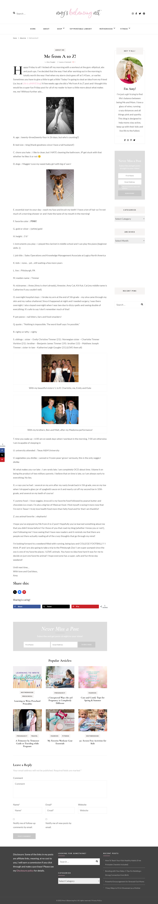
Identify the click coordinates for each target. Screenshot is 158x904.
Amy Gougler (51, 62)
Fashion (92, 693)
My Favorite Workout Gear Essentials (60, 742)
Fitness (124, 29)
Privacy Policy (96, 900)
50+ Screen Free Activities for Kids (92, 742)
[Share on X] (2, 455)
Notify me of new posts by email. (58, 825)
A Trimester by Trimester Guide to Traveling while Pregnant (27, 743)
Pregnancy (60, 693)
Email (49, 804)
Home (33, 29)
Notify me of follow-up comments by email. (24, 825)
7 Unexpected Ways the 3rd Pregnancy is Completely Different (60, 700)
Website (82, 804)
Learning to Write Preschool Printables (27, 702)
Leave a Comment (65, 62)
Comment (18, 778)
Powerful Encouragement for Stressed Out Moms (124, 881)
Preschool (27, 696)
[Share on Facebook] (2, 450)
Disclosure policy (25, 870)
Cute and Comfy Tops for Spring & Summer (93, 699)
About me (59, 50)
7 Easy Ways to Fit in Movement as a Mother (122, 888)
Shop (59, 29)
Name (16, 804)
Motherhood (106, 29)
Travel (34, 736)
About (46, 29)
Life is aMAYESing (32, 83)
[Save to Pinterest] (2, 459)
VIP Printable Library (81, 29)
